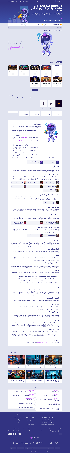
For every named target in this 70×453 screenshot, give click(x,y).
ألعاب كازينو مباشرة (29, 1)
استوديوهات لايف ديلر (20, 1)
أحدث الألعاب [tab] (52, 62)
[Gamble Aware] (23, 443)
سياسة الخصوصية (33, 451)
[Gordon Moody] (36, 443)
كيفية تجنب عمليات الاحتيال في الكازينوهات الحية (47, 420)
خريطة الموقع (19, 451)
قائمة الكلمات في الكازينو (30, 417)
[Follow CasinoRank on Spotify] (11, 434)
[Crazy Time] (46, 70)
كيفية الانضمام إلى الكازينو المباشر (47, 417)
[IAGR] (56, 443)
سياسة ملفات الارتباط (49, 451)
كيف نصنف (18, 420)
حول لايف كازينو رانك (18, 417)
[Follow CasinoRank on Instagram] (18, 434)
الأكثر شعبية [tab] (58, 62)
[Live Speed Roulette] (57, 81)
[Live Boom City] (24, 70)
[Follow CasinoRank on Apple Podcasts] (9, 434)
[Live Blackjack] (35, 70)
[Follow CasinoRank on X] (16, 434)
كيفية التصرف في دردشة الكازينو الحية (47, 422)
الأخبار (9, 1)
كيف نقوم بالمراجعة (18, 419)
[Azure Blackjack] (57, 70)
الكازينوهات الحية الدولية (30, 424)
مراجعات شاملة (35, 157)
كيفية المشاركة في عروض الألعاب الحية (47, 424)
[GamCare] (45, 443)
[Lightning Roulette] (13, 70)
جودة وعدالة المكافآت (25, 137)
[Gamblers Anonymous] (51, 443)
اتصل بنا (18, 422)
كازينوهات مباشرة (37, 1)
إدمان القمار (30, 422)
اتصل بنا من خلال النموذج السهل (42, 342)
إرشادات (13, 1)
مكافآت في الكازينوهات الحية (30, 419)
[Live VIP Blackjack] (46, 81)
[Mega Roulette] (35, 81)
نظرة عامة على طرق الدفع (30, 420)
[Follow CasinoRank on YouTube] (13, 434)
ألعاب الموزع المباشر (18, 140)
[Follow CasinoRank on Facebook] (20, 434)
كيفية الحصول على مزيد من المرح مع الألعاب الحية (48, 419)
